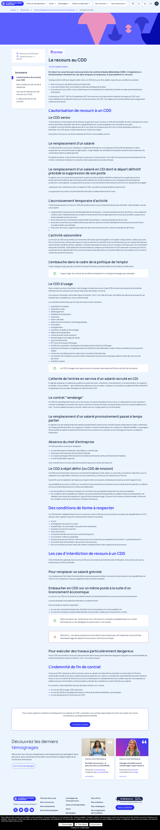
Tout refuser (82, 824)
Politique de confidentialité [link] (80, 828)
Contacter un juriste (80, 724)
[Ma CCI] (133, 4)
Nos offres (95, 798)
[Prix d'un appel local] (129, 800)
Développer (71, 813)
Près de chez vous (48, 798)
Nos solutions (97, 802)
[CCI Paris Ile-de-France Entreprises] (12, 3)
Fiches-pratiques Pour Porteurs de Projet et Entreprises (54, 10)
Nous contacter (125, 807)
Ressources (24, 10)
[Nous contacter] (150, 4)
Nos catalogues (98, 806)
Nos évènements (47, 806)
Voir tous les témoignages (23, 766)
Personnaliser (95, 824)
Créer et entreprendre (75, 805)
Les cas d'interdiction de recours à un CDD (27, 93)
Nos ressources (47, 802)
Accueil (13, 10)
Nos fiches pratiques (49, 810)
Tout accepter (66, 824)
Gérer (68, 809)
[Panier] (145, 4)
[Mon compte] (156, 4)
